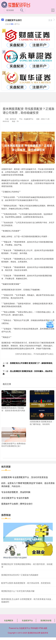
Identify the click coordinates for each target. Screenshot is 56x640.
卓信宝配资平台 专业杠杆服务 (15, 497)
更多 (50, 20)
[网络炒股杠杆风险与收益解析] (28, 539)
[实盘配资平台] (16, 4)
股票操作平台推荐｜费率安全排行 (17, 503)
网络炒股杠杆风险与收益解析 (15, 557)
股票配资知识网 (34, 632)
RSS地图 (34, 628)
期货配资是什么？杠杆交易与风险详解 (18, 591)
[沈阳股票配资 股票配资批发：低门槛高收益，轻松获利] (42, 405)
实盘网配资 (8, 620)
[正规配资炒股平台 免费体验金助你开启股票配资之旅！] (13, 434)
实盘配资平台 (27, 620)
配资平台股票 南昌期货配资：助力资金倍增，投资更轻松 (26, 582)
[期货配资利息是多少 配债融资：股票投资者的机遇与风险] (13, 398)
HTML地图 (42, 628)
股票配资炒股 (46, 620)
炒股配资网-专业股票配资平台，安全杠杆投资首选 (24, 477)
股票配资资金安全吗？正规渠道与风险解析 (19, 574)
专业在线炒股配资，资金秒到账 (15, 491)
